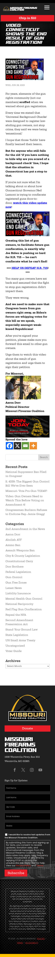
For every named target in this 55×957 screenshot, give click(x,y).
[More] (33, 445)
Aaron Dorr (13, 534)
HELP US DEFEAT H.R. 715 (30, 267)
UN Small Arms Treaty (20, 640)
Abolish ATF (14, 539)
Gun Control (14, 577)
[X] (17, 445)
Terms (39, 865)
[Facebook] (9, 445)
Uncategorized (15, 645)
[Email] (25, 445)
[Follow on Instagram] (31, 770)
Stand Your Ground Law (22, 629)
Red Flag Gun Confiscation (24, 609)
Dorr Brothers (15, 566)
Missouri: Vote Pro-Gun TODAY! (26, 490)
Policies (41, 938)
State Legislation (17, 634)
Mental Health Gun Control (24, 598)
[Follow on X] (23, 770)
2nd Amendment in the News (25, 528)
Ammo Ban (13, 545)
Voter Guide (14, 651)
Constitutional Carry (19, 561)
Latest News (14, 588)
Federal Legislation (18, 571)
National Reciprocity (19, 603)
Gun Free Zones (16, 582)
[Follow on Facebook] (14, 770)
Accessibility (31, 942)
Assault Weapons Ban (20, 550)
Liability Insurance (18, 593)
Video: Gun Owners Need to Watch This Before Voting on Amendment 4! (25, 500)
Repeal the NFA (16, 614)
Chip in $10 (27, 18)
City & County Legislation (23, 555)
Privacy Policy (23, 865)
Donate (27, 728)
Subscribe (16, 873)
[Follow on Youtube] (40, 770)
